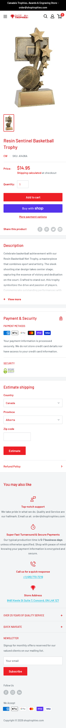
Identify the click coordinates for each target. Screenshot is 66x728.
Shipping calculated (29, 172)
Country (9, 395)
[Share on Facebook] (39, 229)
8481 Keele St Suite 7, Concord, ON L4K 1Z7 (33, 600)
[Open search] (46, 16)
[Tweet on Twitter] (53, 229)
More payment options (33, 216)
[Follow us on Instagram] (12, 692)
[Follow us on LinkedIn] (19, 692)
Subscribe (15, 671)
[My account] (52, 16)
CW (5, 156)
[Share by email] (60, 229)
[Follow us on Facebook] (6, 692)
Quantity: (9, 184)
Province (9, 412)
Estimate (14, 450)
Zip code (9, 428)
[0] (59, 16)
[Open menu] (5, 16)
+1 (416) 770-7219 (33, 576)
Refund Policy (12, 466)
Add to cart (33, 197)
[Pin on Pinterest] (46, 229)
